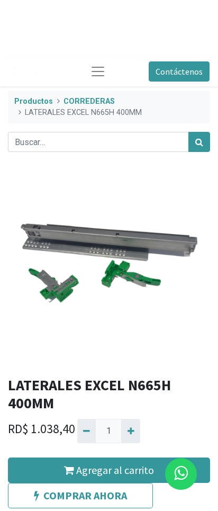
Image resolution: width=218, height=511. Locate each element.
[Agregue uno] (130, 431)
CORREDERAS (89, 101)
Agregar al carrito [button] (114, 470)
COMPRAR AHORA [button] (85, 495)
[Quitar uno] (86, 431)
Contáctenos (179, 71)
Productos (33, 101)
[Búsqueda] (199, 142)
